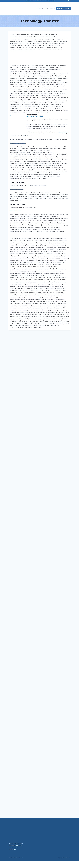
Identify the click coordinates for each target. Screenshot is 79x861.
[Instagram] (70, 1)
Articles (46, 8)
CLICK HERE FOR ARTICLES (15, 211)
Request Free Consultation (63, 8)
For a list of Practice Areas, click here (18, 143)
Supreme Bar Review (63, 132)
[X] (68, 1)
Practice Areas (40, 8)
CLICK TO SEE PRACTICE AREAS (16, 189)
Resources (52, 8)
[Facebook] (66, 1)
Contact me (12, 146)
